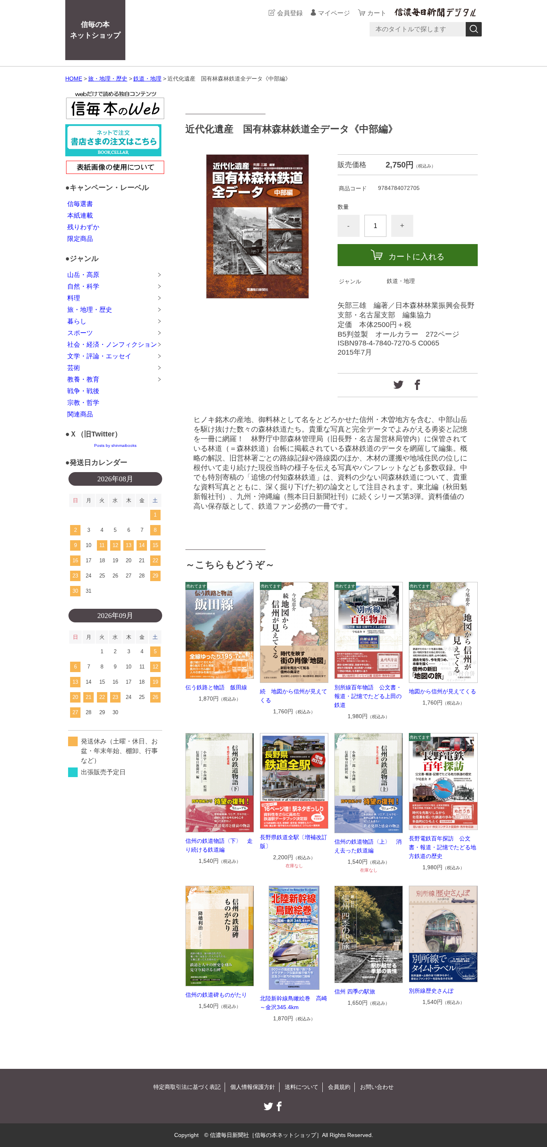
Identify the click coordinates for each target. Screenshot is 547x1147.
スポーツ (80, 332)
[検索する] (474, 29)
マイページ (334, 13)
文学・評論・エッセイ (99, 356)
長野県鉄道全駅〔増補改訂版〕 (293, 841)
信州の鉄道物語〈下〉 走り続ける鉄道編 (219, 845)
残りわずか (83, 227)
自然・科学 (83, 286)
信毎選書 (80, 203)
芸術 (73, 367)
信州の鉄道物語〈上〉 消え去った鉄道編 (368, 846)
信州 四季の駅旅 (354, 991)
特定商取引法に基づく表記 (187, 1087)
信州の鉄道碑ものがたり (216, 995)
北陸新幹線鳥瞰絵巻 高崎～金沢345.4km (293, 1002)
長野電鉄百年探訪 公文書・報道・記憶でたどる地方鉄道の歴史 (442, 847)
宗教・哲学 (83, 402)
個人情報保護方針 (252, 1087)
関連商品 (80, 414)
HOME (73, 78)
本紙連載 (80, 215)
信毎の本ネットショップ (95, 29)
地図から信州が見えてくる (442, 691)
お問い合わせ (377, 1087)
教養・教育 (83, 379)
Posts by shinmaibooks (115, 445)
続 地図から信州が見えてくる (293, 695)
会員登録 (290, 13)
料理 (73, 298)
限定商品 (80, 238)
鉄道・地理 (147, 78)
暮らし (76, 321)
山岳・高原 (83, 274)
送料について (301, 1087)
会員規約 (339, 1087)
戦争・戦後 (83, 391)
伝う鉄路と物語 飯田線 (216, 687)
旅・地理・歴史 (107, 78)
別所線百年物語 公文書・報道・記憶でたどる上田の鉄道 (368, 696)
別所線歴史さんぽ (431, 990)
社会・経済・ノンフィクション (112, 344)
